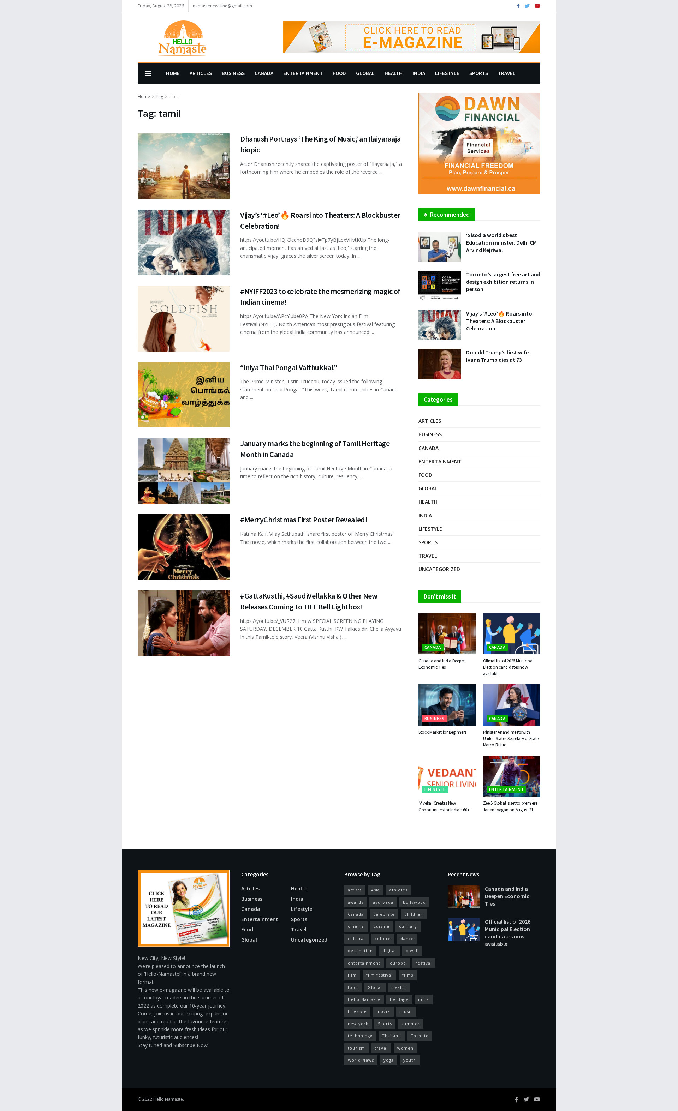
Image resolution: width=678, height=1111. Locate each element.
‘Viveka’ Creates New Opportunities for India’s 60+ (443, 806)
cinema (356, 926)
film (352, 975)
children (413, 914)
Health (394, 73)
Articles (201, 73)
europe (398, 963)
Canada (264, 73)
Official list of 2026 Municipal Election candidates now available (508, 667)
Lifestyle (447, 73)
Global (365, 73)
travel (381, 1048)
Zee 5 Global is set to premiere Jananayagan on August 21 (510, 806)
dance (407, 938)
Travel (507, 73)
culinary (408, 926)
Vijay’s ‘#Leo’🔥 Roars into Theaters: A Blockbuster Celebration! (499, 321)
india (423, 999)
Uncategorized (439, 569)
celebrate (384, 914)
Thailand (391, 1035)
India (418, 73)
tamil (174, 97)
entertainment (364, 963)
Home (173, 73)
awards (355, 902)
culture (383, 938)
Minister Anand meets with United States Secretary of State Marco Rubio (511, 738)
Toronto (420, 1035)
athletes (398, 890)
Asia (375, 890)
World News (361, 1060)
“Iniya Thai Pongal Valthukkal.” (288, 367)
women (405, 1048)
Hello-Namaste (364, 999)
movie (383, 1011)
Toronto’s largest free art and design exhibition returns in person (503, 282)
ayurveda (383, 902)
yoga (388, 1060)
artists (355, 890)
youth (409, 1060)
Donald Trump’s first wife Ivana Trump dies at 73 (497, 356)
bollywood (414, 902)
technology (360, 1035)
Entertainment (303, 73)
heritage (399, 999)
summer (411, 1023)
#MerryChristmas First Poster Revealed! (303, 519)
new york (358, 1023)
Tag (159, 97)
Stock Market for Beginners (442, 732)
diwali (412, 950)
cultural (356, 938)
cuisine (381, 926)
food (353, 987)
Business (233, 73)
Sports (478, 73)
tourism (356, 1048)
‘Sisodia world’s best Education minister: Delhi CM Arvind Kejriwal (501, 242)
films (407, 975)
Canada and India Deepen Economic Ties (442, 664)
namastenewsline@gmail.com (222, 6)
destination (360, 950)
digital (389, 950)
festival (424, 963)
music (406, 1011)
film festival (379, 975)
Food (339, 73)
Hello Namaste (168, 1099)
